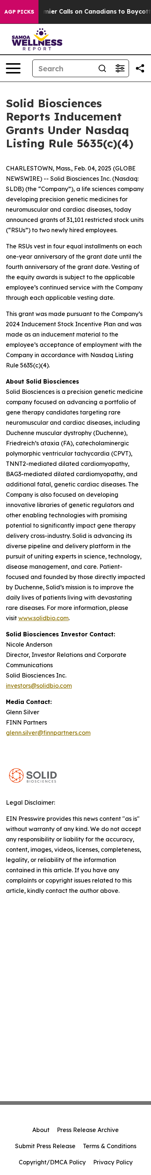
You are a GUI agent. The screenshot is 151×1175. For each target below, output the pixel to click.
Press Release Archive (88, 1129)
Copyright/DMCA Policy (52, 1162)
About (40, 1129)
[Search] (102, 68)
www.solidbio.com (43, 618)
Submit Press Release (45, 1146)
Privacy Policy (113, 1162)
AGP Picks (19, 11)
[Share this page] (140, 68)
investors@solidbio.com (39, 685)
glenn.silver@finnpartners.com (48, 732)
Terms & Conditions (109, 1146)
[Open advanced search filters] (120, 68)
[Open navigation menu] (13, 68)
